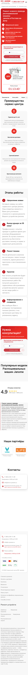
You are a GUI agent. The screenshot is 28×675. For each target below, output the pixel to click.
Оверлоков (14, 610)
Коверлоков (16, 614)
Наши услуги (4, 592)
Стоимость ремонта (6, 576)
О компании (4, 587)
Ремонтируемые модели (8, 590)
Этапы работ (15, 97)
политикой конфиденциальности (17, 60)
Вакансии (4, 584)
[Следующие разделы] (27, 97)
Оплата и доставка (6, 579)
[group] (7, 451)
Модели (23, 97)
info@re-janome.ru (9, 542)
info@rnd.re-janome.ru (10, 482)
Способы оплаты (5, 599)
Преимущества (5, 97)
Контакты (3, 582)
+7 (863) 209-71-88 (17, 1)
